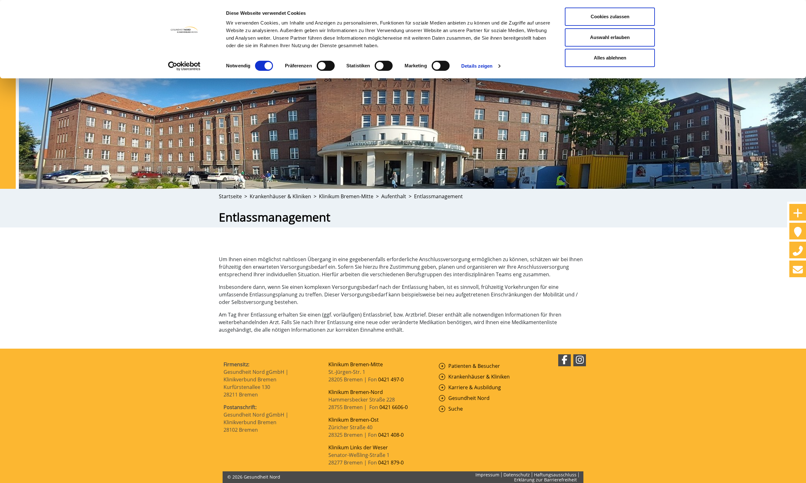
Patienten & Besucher (474, 365)
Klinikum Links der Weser (358, 447)
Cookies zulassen (610, 16)
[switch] (326, 66)
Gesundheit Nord (469, 398)
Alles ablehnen (610, 57)
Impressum (487, 475)
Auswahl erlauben (610, 37)
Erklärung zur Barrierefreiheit (545, 480)
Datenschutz (516, 475)
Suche (455, 408)
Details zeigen (476, 66)
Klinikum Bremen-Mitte (355, 364)
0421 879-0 (391, 462)
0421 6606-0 (393, 407)
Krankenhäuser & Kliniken (479, 376)
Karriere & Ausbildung (474, 387)
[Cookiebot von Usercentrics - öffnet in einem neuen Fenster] (184, 66)
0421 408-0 (391, 434)
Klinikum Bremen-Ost (353, 419)
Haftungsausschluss (555, 475)
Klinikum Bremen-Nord (355, 392)
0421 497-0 (391, 379)
